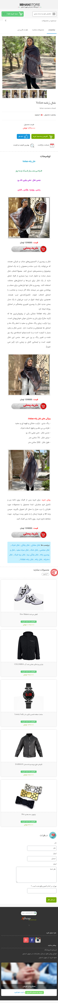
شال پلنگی (25, 545)
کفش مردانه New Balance (29, 614)
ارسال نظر (51, 900)
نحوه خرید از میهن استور (48, 958)
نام (56, 843)
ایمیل (55, 853)
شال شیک (15, 545)
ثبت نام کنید (18, 992)
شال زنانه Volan (26, 559)
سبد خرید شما (13, 14)
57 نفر (20, 136)
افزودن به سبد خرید (40, 136)
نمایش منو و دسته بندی (42, 14)
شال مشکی (35, 545)
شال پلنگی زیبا (32, 554)
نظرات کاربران (23, 30)
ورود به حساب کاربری (34, 992)
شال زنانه (38, 559)
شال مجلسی (44, 550)
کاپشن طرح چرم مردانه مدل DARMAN (28, 764)
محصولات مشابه (38, 30)
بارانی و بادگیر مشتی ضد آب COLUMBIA (28, 664)
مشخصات (51, 30)
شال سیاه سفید (22, 550)
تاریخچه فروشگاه (50, 950)
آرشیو (45, 574)
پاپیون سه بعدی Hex (29, 814)
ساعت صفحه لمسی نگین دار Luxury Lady (29, 714)
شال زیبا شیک (19, 554)
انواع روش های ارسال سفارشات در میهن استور (39, 954)
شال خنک (34, 550)
